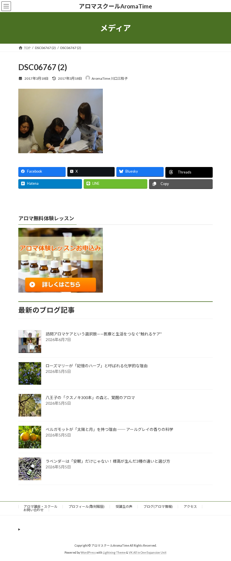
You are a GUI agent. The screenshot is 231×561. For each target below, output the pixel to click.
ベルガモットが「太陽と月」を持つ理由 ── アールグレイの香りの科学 (109, 429)
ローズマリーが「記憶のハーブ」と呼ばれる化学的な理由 (97, 365)
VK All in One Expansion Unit (147, 552)
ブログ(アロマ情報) (158, 506)
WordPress (88, 552)
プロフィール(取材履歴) (86, 506)
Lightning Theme (114, 552)
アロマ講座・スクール (40, 506)
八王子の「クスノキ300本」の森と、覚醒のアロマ (90, 397)
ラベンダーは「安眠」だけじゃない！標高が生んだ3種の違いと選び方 (108, 461)
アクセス (190, 506)
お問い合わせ (33, 510)
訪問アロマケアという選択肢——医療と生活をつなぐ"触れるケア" (104, 333)
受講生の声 (123, 506)
